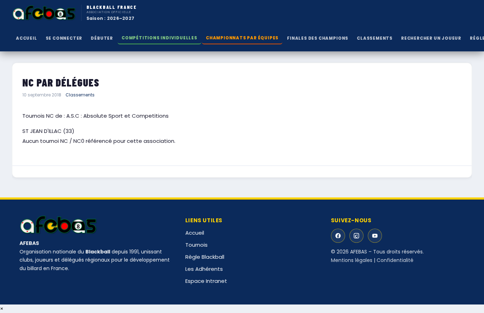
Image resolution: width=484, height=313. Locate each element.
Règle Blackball (204, 257)
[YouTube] (375, 236)
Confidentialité (395, 260)
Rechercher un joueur (431, 38)
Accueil (26, 38)
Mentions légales (351, 260)
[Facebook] (338, 236)
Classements (80, 95)
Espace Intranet (206, 281)
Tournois (196, 244)
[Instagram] (356, 236)
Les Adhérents (204, 269)
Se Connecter (64, 38)
